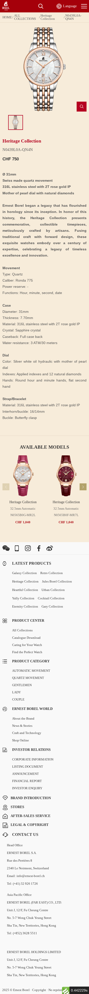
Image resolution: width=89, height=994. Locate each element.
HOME (7, 17)
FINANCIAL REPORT (27, 781)
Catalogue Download (26, 638)
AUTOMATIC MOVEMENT (31, 670)
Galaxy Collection (24, 573)
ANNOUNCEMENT (25, 774)
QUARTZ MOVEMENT (28, 678)
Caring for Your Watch (27, 645)
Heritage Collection (48, 17)
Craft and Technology (26, 733)
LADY (16, 692)
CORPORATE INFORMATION (32, 759)
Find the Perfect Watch (27, 652)
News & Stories (22, 726)
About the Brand (23, 718)
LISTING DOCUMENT (27, 766)
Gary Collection (52, 606)
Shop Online (20, 740)
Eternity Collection (25, 606)
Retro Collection (51, 573)
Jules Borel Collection (57, 581)
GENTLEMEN (22, 685)
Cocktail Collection (51, 598)
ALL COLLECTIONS (25, 17)
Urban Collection (53, 590)
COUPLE (18, 699)
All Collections (22, 630)
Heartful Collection (25, 590)
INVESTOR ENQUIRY (27, 788)
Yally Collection (23, 598)
